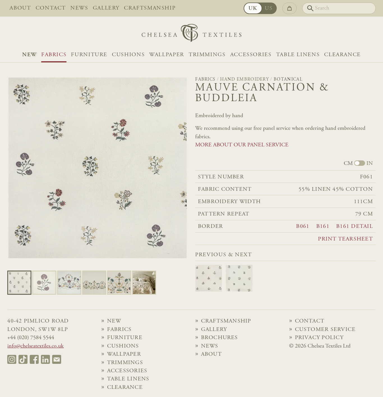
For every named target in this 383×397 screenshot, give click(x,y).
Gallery (106, 8)
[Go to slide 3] (94, 283)
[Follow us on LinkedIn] (45, 359)
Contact (51, 8)
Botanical (288, 80)
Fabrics (53, 55)
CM (348, 163)
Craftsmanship (150, 8)
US (269, 8)
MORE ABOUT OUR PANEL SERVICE (242, 145)
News (79, 8)
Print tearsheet (345, 239)
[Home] (191, 34)
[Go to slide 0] (19, 283)
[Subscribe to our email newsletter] (56, 359)
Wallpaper (166, 55)
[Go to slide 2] (69, 283)
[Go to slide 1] (44, 283)
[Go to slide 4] (119, 283)
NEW (29, 55)
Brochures (219, 338)
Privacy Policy (319, 338)
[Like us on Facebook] (34, 359)
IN (369, 163)
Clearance (342, 55)
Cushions (128, 55)
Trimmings (207, 55)
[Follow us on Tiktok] (23, 359)
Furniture (89, 55)
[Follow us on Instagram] (11, 359)
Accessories (251, 55)
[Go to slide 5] (144, 283)
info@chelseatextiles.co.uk (35, 346)
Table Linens (298, 55)
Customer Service (325, 329)
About (20, 8)
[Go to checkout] (289, 8)
